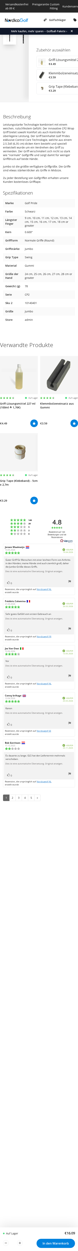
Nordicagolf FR (44, 636)
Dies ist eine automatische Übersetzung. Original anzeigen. (34, 571)
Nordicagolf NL (44, 589)
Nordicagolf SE (44, 730)
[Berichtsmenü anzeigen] (69, 582)
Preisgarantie (40, 4)
